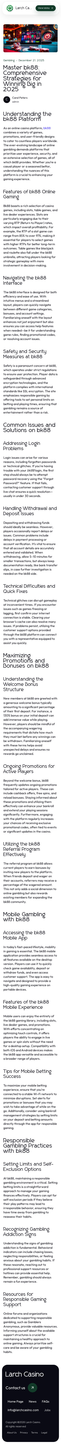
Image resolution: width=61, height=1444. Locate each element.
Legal (44, 1432)
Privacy (24, 1432)
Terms (34, 1432)
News (32, 1401)
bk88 (47, 128)
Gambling (9, 60)
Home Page (15, 1401)
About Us (12, 1432)
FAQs (45, 1401)
